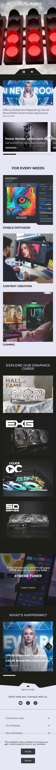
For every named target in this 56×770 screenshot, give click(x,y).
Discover (11, 148)
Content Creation (17, 286)
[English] (47, 3)
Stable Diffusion (16, 227)
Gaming (9, 344)
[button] (9, 154)
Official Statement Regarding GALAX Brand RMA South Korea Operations (26, 111)
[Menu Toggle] (7, 3)
